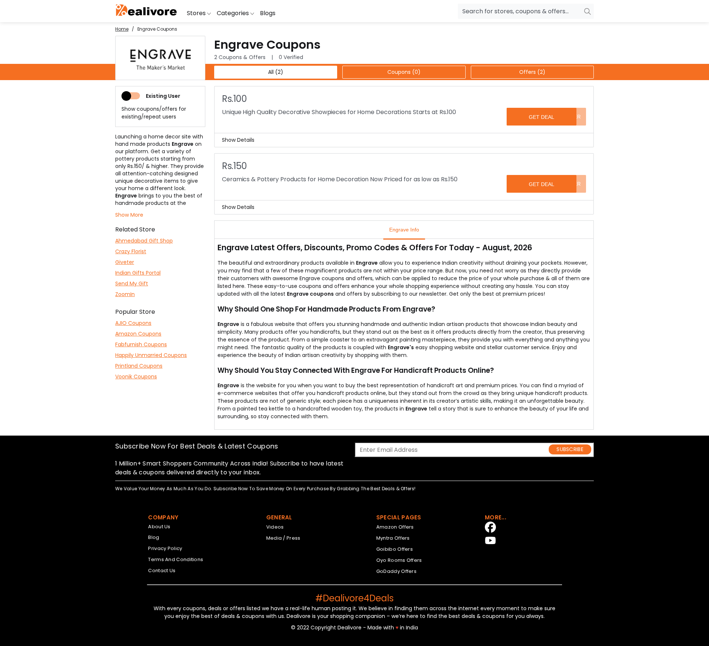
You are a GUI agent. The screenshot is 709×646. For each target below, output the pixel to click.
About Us (159, 526)
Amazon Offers (395, 526)
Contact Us (161, 570)
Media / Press (283, 538)
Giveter (124, 262)
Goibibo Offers (394, 549)
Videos (275, 526)
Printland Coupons (138, 366)
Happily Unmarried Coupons (151, 355)
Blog (153, 537)
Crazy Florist (130, 251)
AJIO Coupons (133, 323)
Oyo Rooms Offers (399, 560)
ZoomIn (125, 294)
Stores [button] (197, 13)
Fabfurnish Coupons (141, 344)
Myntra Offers (393, 538)
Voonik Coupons (136, 376)
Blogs (267, 13)
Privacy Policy (165, 548)
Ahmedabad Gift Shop (144, 240)
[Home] (146, 11)
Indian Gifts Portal (138, 272)
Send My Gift (131, 283)
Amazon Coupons (138, 333)
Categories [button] (233, 13)
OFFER (572, 117)
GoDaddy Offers (396, 571)
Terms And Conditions (175, 559)
